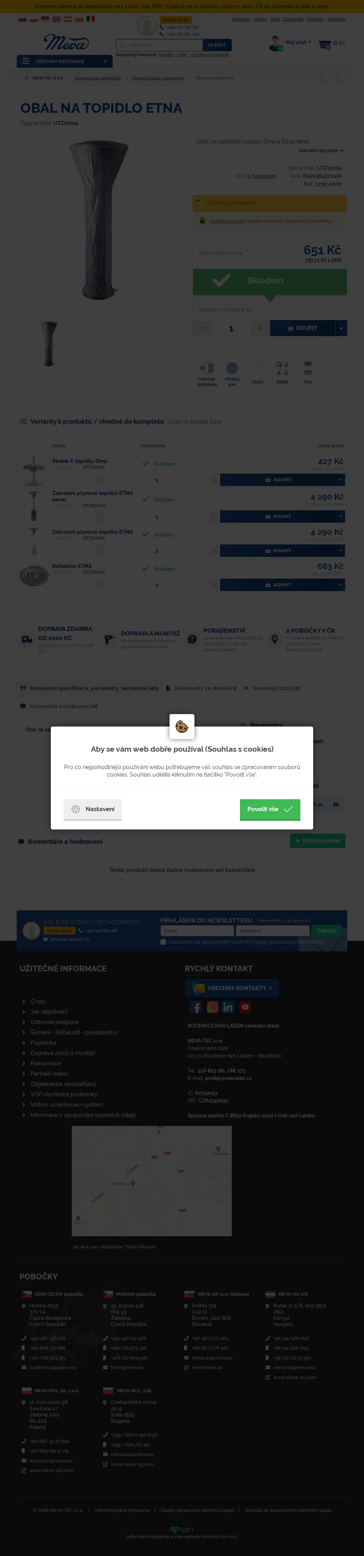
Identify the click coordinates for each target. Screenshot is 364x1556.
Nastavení (100, 809)
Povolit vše (262, 809)
